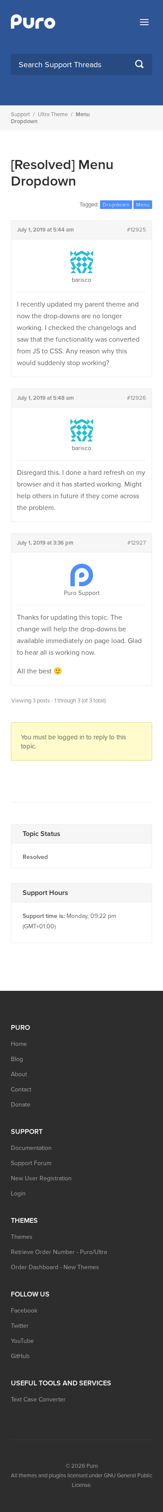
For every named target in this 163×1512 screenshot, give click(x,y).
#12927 (136, 542)
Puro (92, 1466)
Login (18, 1193)
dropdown (116, 205)
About (19, 1074)
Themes (22, 1237)
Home (19, 1044)
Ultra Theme (53, 114)
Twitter (20, 1325)
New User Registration (41, 1178)
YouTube (22, 1341)
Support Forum (31, 1163)
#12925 (136, 229)
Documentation (31, 1148)
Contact (21, 1089)
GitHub (20, 1356)
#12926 (136, 398)
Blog (17, 1059)
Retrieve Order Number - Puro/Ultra (59, 1252)
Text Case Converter (38, 1399)
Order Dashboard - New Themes (55, 1267)
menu (143, 205)
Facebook (24, 1310)
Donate (20, 1104)
